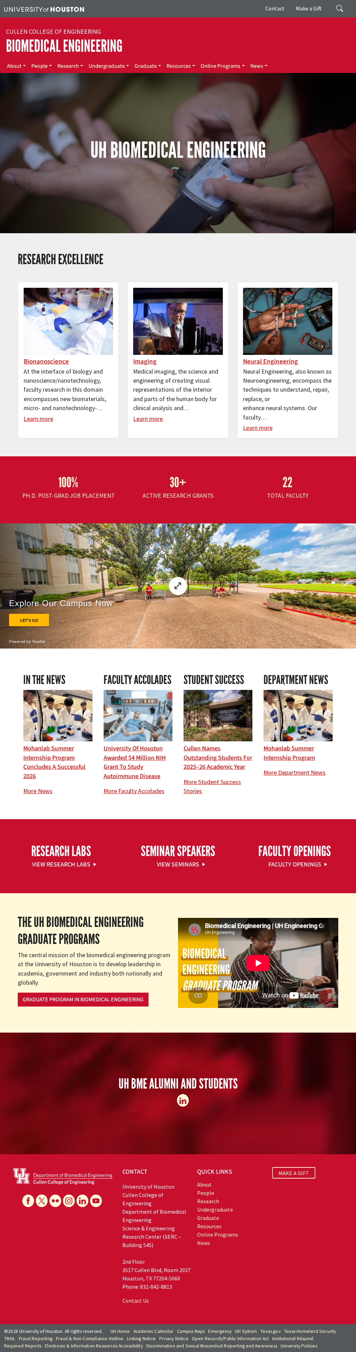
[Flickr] (55, 1201)
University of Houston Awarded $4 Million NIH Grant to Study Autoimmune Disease (135, 762)
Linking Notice (141, 1339)
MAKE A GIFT (293, 1172)
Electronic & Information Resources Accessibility (94, 1346)
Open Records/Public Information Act (230, 1339)
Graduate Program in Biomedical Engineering (83, 999)
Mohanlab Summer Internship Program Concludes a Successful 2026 (54, 762)
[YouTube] (96, 1201)
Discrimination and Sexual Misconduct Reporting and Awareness (211, 1346)
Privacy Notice (173, 1339)
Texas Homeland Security (310, 1331)
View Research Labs (61, 864)
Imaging (144, 361)
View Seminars (178, 864)
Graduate (146, 66)
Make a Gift (309, 8)
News (256, 66)
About (14, 66)
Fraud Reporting (35, 1339)
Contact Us (135, 1300)
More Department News (294, 772)
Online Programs (220, 66)
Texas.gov (270, 1331)
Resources (179, 66)
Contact (275, 8)
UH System (246, 1331)
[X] (42, 1201)
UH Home (120, 1331)
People (39, 66)
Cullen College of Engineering (53, 31)
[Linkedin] (183, 1100)
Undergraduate (107, 66)
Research (68, 66)
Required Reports (22, 1346)
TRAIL (9, 1339)
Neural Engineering (270, 361)
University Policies (299, 1346)
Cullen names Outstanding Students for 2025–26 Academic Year (218, 757)
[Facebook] (28, 1201)
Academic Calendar (153, 1331)
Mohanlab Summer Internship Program (289, 753)
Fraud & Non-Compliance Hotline (89, 1339)
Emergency (220, 1331)
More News (37, 791)
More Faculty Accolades (134, 791)
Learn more (38, 419)
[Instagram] (69, 1201)
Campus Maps (191, 1331)
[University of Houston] (44, 8)
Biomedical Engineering (64, 46)
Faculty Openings (294, 864)
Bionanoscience (46, 361)
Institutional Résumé (293, 1339)
